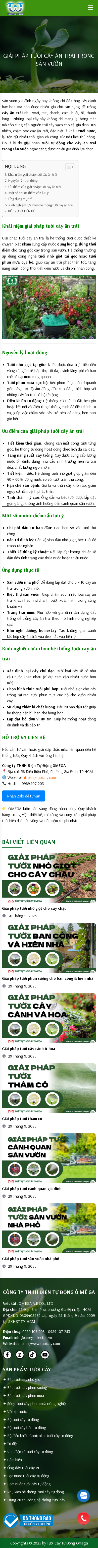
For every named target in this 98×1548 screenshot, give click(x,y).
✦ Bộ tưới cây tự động (21, 1419)
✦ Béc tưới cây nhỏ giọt (22, 1379)
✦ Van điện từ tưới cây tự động (28, 1451)
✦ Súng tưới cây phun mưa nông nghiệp (35, 1403)
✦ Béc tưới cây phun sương (25, 1387)
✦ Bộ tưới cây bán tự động (24, 1427)
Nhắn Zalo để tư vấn (23, 795)
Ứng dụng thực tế (20, 199)
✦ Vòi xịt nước (15, 1411)
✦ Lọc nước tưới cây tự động (26, 1475)
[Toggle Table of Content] (67, 167)
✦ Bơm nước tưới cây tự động (27, 1483)
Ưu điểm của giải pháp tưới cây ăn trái (34, 186)
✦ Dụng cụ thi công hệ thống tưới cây (34, 1499)
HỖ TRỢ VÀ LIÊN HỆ (21, 211)
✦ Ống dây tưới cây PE (21, 1467)
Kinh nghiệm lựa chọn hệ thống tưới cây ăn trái (41, 205)
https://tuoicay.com (39, 777)
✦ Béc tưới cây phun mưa (23, 1395)
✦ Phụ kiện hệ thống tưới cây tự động (33, 1491)
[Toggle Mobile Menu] (90, 7)
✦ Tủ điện (11, 1443)
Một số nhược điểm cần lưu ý (28, 193)
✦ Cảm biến (12, 1459)
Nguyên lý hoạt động (22, 180)
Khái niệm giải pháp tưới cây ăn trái (32, 174)
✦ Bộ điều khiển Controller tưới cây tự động (38, 1435)
